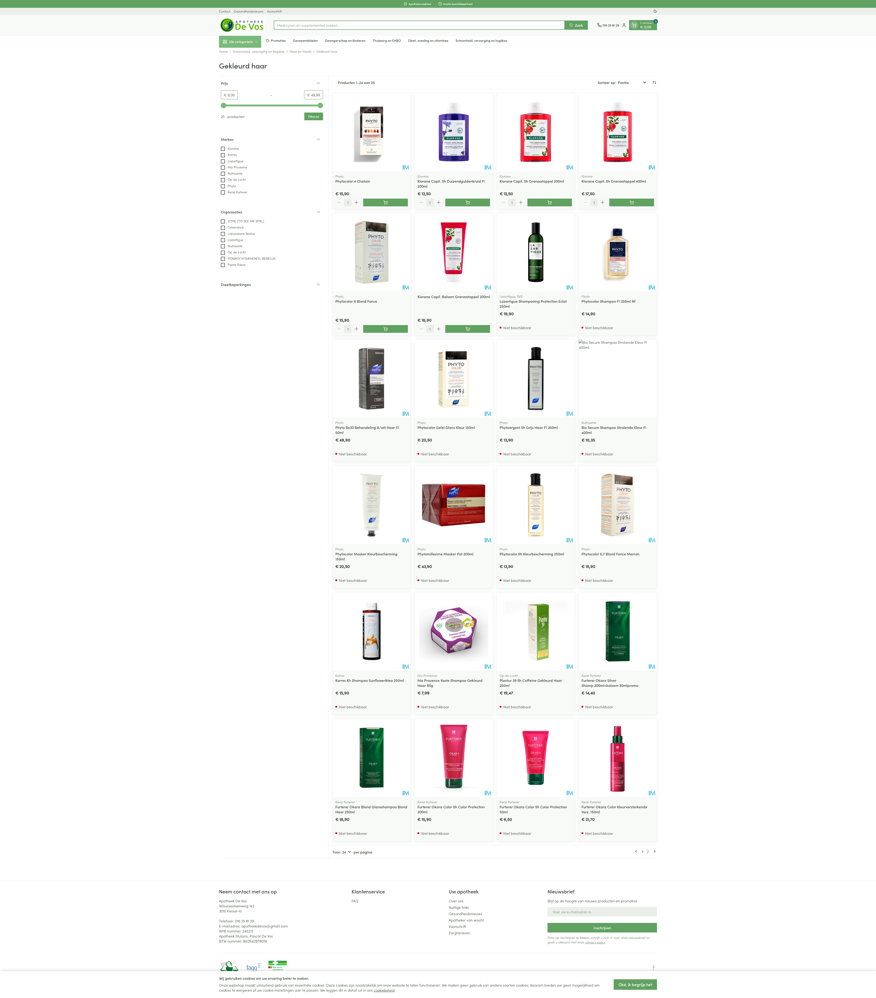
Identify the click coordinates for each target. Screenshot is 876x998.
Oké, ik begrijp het (635, 984)
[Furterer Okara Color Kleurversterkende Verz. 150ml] (618, 758)
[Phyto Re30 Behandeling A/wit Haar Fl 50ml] (372, 379)
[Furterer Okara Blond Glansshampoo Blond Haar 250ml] (372, 758)
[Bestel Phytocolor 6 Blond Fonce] (385, 329)
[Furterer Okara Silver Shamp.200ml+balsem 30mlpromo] (618, 631)
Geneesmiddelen (305, 40)
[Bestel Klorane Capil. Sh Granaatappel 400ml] (631, 202)
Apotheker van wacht (466, 919)
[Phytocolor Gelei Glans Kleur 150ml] (454, 379)
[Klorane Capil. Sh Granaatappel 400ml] (618, 132)
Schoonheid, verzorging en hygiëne (481, 40)
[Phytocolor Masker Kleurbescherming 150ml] (372, 505)
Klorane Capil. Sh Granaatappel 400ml (613, 181)
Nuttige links (459, 907)
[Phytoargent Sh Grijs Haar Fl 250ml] (536, 379)
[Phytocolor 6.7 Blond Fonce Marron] (618, 505)
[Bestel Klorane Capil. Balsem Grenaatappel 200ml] (467, 329)
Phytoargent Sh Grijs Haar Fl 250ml (529, 427)
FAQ (355, 900)
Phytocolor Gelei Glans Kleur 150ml (446, 427)
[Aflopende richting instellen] (654, 82)
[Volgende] (654, 851)
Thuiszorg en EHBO (387, 40)
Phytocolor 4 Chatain (352, 181)
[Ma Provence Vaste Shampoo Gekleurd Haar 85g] (454, 631)
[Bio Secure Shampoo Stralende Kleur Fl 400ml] (618, 379)
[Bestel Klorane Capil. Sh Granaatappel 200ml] (549, 202)
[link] (637, 851)
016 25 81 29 (244, 920)
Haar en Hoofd (300, 51)
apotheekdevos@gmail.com (264, 925)
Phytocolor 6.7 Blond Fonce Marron (610, 553)
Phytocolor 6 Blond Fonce (356, 301)
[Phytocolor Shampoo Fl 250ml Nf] (618, 252)
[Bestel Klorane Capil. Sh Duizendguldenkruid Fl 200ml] (467, 202)
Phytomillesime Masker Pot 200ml (445, 553)
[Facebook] (653, 967)
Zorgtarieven (459, 932)
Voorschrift (274, 11)
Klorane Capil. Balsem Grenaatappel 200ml (453, 296)
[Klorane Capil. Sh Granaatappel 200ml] (536, 132)
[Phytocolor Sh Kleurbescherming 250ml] (536, 505)
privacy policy (595, 942)
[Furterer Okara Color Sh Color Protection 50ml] (536, 758)
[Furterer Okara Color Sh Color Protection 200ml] (454, 758)
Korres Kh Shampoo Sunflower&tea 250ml (369, 680)
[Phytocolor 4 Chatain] (372, 132)
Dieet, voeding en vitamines (428, 40)
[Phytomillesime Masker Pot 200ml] (454, 505)
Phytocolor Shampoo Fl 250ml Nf (608, 301)
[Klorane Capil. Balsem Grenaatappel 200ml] (454, 252)
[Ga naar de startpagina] (242, 25)
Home (223, 51)
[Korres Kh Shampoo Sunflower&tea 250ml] (372, 631)
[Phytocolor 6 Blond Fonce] (372, 252)
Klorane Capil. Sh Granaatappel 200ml (532, 181)
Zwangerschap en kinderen (345, 40)
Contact (224, 11)
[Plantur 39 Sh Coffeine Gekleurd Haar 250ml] (536, 631)
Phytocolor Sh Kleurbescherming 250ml (532, 553)
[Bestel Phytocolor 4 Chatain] (385, 202)
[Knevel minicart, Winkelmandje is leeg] (634, 25)
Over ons (456, 900)
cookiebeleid (384, 990)
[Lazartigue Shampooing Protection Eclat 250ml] (536, 252)
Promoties (278, 40)
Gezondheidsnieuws (248, 11)
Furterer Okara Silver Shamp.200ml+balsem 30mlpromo (609, 683)
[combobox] (419, 25)
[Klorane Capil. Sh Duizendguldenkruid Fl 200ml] (454, 132)
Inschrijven (602, 927)
